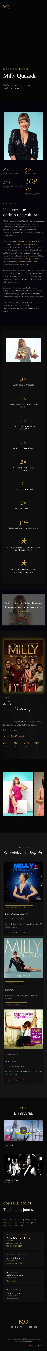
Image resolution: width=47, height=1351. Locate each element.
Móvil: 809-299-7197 (14, 1246)
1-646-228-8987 (12, 1298)
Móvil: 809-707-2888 (14, 1263)
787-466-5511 (11, 1281)
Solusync (29, 1341)
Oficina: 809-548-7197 (14, 1244)
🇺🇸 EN (40, 1346)
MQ (6, 6)
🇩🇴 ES (31, 1346)
